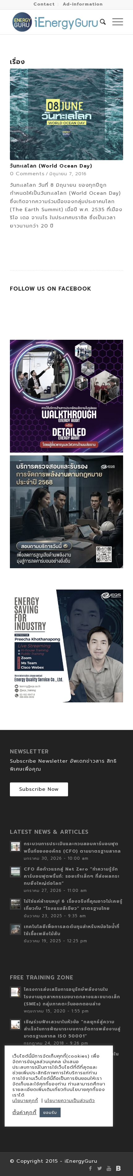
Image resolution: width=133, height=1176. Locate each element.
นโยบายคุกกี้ (25, 1100)
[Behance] (118, 1168)
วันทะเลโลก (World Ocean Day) (51, 166)
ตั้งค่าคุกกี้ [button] (24, 1112)
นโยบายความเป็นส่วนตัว (70, 1100)
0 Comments (27, 173)
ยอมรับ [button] (50, 1112)
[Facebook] (90, 1168)
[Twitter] (100, 1168)
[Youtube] (109, 1168)
